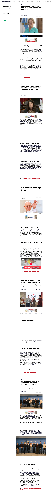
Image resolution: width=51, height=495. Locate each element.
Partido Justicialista (32, 417)
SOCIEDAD (27, 1)
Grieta (28, 372)
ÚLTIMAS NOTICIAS (15, 1)
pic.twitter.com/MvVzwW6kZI (34, 484)
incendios (25, 42)
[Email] (11, 8)
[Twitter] (6, 8)
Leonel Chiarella (32, 372)
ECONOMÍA (23, 1)
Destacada (30, 488)
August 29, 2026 (32, 364)
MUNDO (30, 1)
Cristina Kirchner (26, 488)
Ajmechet (37, 147)
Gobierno (21, 44)
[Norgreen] (7, 20)
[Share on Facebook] (36, 289)
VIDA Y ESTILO (47, 1)
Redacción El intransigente (24, 15)
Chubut (25, 372)
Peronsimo (21, 489)
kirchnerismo (29, 178)
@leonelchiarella (28, 359)
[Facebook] (4, 8)
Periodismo (33, 178)
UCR (35, 372)
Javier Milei (26, 178)
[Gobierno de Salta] (31, 41)
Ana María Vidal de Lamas (24, 43)
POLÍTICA (19, 1)
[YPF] (31, 36)
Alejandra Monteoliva (38, 248)
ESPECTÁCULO (39, 1)
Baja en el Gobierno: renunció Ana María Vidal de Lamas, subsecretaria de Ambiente (7, 6)
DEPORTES (34, 1)
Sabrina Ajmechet (37, 119)
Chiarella (24, 352)
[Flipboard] (8, 8)
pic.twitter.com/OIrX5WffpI (38, 363)
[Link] (39, 289)
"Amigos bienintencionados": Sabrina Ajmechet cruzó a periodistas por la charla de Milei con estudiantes (7, 13)
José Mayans (33, 416)
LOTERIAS (42, 1)
